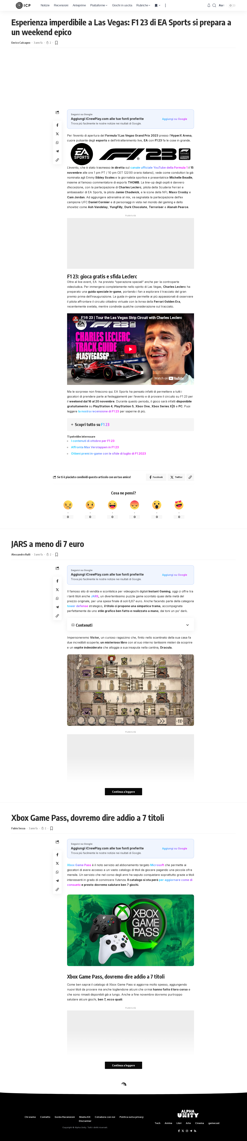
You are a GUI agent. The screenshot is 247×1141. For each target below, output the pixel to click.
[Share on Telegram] (57, 151)
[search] (214, 5)
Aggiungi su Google (174, 118)
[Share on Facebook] (57, 125)
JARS (94, 596)
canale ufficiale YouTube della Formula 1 (159, 167)
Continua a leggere (123, 791)
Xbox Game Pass (79, 865)
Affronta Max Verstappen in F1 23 (95, 447)
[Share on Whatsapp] (57, 142)
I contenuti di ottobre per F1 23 (92, 441)
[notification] (209, 5)
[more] (165, 5)
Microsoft (157, 865)
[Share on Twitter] (57, 133)
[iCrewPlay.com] (23, 5)
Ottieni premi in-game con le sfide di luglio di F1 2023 (108, 453)
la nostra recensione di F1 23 (98, 411)
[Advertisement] (123, 82)
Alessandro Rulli (20, 554)
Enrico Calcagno (20, 42)
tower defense (77, 606)
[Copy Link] (57, 160)
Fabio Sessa (18, 828)
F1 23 (105, 424)
